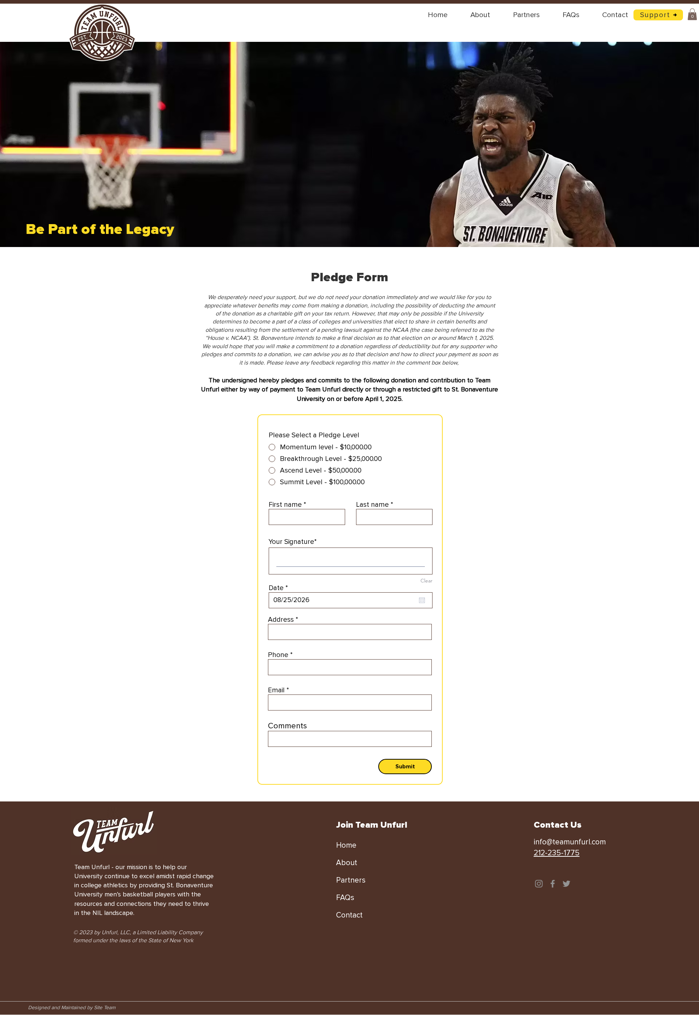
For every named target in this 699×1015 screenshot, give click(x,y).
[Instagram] (539, 884)
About (346, 862)
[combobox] (350, 632)
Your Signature (291, 542)
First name (285, 504)
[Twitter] (566, 884)
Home (346, 845)
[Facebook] (553, 884)
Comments (287, 726)
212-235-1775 (557, 852)
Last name (372, 504)
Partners (351, 880)
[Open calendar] (422, 600)
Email (276, 690)
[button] (692, 14)
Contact (349, 915)
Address (281, 619)
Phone (278, 655)
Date (280, 588)
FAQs (345, 897)
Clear (426, 580)
